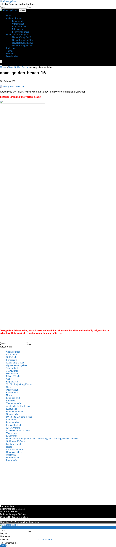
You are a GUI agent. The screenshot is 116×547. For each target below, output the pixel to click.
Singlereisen (12, 381)
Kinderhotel (11, 436)
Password (4, 539)
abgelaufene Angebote (16, 365)
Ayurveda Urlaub (14, 449)
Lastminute (11, 354)
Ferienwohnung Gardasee (12, 509)
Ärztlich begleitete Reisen (18, 406)
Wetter (9, 379)
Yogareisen (11, 433)
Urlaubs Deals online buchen (14, 517)
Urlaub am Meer (14, 452)
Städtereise (11, 455)
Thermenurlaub (13, 403)
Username (5, 536)
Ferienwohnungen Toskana (13, 514)
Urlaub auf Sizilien (9, 511)
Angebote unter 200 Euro (18, 430)
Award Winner (13, 427)
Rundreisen (11, 360)
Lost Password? (45, 539)
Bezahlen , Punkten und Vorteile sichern (20, 97)
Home (3, 67)
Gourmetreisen (13, 414)
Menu (22, 10)
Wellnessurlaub (13, 352)
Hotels (9, 446)
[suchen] (30, 7)
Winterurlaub (12, 373)
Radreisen (11, 400)
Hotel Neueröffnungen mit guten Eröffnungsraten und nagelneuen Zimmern (42, 438)
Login (3, 546)
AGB (13, 522)
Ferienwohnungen (14, 411)
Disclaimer (5, 522)
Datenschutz (22, 522)
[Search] (1, 65)
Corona (9, 387)
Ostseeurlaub (12, 389)
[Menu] (1, 61)
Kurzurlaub (11, 408)
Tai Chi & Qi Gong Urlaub (19, 384)
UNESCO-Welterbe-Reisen (19, 417)
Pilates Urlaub (12, 376)
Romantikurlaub (13, 425)
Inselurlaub (11, 460)
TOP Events (12, 370)
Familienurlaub (13, 398)
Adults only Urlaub (15, 362)
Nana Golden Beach (18, 67)
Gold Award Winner (15, 441)
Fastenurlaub (12, 392)
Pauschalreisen (13, 422)
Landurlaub (11, 419)
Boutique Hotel (13, 444)
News (9, 395)
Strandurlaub (12, 368)
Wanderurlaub (12, 457)
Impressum (34, 522)
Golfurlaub (11, 357)
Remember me (10, 543)
